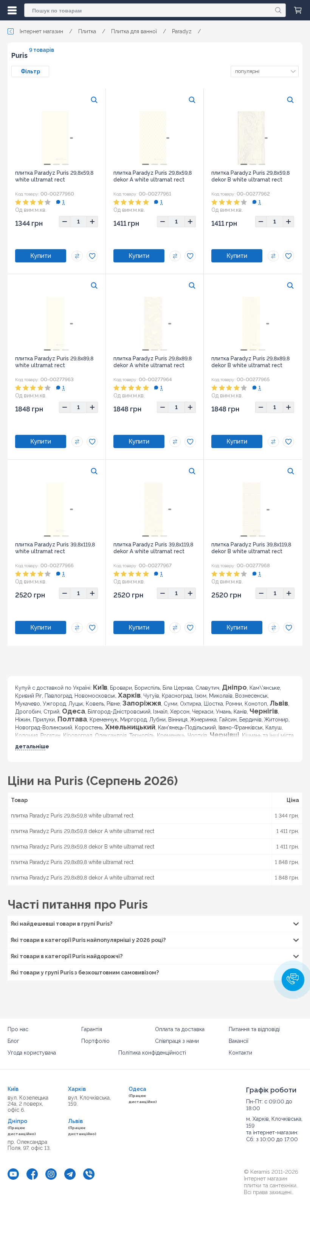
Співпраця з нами (177, 1041)
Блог (13, 1041)
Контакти (240, 1053)
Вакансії (238, 1041)
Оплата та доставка (180, 1029)
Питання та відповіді (254, 1029)
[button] (293, 979)
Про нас (18, 1029)
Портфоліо (95, 1041)
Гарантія (91, 1029)
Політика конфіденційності (152, 1053)
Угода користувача (32, 1053)
